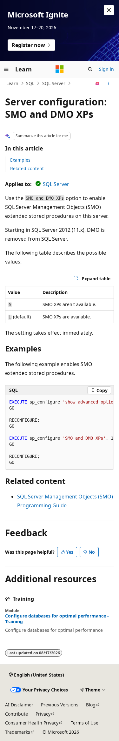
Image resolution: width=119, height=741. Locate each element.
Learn (12, 83)
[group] (59, 432)
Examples (20, 160)
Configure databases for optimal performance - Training (57, 618)
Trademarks (17, 732)
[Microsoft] (60, 69)
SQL (30, 83)
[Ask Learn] (97, 83)
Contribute (16, 714)
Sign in (106, 69)
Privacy (43, 714)
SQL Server (53, 83)
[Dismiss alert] (109, 10)
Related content (27, 168)
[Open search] (90, 69)
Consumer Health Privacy (31, 723)
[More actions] (108, 83)
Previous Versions (59, 705)
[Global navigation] (6, 69)
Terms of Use (84, 723)
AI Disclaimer (19, 705)
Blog (91, 705)
